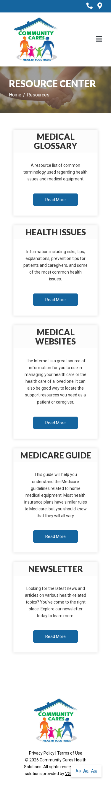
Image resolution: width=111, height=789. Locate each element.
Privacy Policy (41, 753)
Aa (78, 771)
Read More (55, 199)
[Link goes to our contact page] (99, 6)
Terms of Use (69, 753)
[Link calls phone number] (89, 6)
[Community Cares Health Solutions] (36, 39)
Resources (38, 95)
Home (15, 95)
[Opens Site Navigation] (99, 39)
